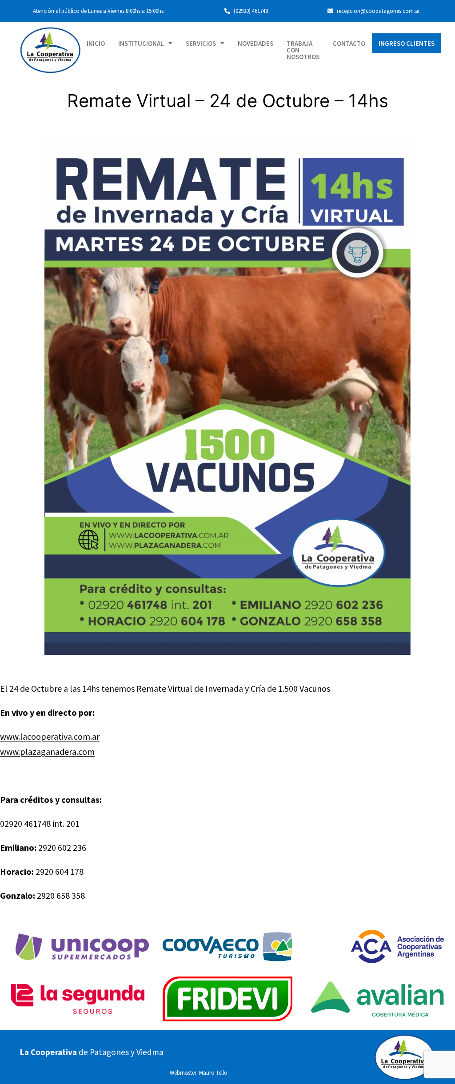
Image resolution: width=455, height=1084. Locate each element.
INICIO (96, 43)
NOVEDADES (255, 43)
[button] (145, 43)
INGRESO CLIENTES (407, 43)
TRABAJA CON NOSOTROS (303, 50)
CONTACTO (349, 43)
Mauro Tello (213, 1072)
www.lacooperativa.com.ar (50, 736)
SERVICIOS (201, 43)
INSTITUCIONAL (141, 43)
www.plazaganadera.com (47, 751)
